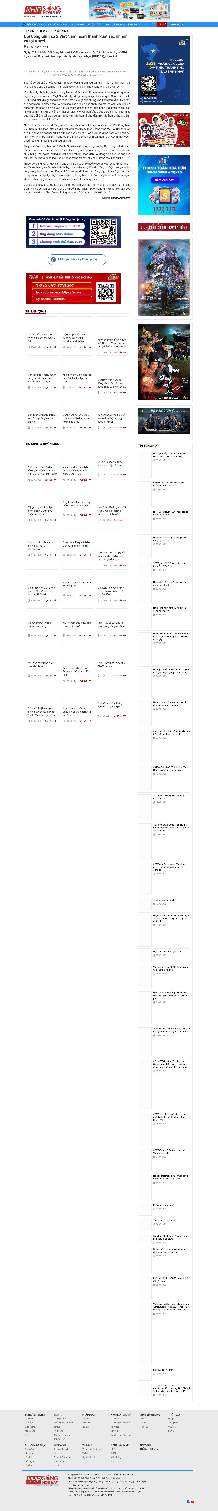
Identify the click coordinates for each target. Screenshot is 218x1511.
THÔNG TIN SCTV (149, 1448)
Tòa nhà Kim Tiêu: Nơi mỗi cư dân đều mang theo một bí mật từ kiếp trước (171, 1030)
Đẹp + (56, 1453)
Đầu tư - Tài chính (62, 1435)
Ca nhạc (115, 1418)
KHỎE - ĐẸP (60, 1445)
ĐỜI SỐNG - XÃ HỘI (35, 1415)
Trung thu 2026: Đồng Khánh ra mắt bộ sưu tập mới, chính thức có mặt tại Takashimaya (171, 827)
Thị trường (58, 1431)
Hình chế (144, 1427)
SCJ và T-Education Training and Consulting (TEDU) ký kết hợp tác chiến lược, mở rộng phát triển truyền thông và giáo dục (171, 1065)
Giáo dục (29, 1423)
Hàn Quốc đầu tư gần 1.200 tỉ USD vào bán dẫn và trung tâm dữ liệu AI (112, 510)
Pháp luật (62, 24)
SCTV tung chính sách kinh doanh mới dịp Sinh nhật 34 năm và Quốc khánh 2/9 (169, 1117)
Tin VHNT (115, 1431)
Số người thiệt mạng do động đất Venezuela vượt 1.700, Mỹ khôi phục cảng (41, 711)
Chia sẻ (143, 1418)
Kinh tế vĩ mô (60, 1418)
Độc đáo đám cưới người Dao (167, 951)
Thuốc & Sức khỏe (62, 1457)
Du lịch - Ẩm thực (133, 24)
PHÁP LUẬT (88, 1415)
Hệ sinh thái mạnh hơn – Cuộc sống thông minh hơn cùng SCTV (170, 1177)
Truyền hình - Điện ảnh (121, 1435)
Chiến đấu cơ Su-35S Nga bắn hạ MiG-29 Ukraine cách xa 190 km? (41, 591)
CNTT (113, 1453)
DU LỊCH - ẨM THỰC (35, 1445)
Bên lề (171, 1431)
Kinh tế (52, 24)
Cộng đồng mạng (100, 24)
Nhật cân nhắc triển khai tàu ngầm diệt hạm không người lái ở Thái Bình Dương (42, 470)
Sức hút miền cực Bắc (164, 1220)
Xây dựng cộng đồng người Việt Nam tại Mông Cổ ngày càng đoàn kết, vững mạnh (112, 343)
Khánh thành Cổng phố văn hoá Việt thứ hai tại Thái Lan (77, 378)
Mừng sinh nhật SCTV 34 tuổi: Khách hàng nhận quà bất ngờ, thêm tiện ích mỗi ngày (171, 636)
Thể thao (117, 24)
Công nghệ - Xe (176, 24)
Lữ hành (29, 1457)
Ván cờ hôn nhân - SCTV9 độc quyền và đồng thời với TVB (170, 968)
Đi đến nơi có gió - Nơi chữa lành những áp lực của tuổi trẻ (169, 1250)
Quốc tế (172, 1427)
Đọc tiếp (48, 347)
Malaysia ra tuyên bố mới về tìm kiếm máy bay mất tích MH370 (111, 591)
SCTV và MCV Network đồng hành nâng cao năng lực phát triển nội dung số (169, 867)
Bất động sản (60, 1439)
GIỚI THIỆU (145, 1445)
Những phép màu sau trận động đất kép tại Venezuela (42, 546)
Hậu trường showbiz (120, 1423)
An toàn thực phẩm (63, 1449)
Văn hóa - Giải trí (79, 24)
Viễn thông (116, 1457)
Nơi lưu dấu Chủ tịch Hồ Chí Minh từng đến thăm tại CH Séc (42, 338)
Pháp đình (87, 1423)
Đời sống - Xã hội (36, 24)
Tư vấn (57, 1465)
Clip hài (143, 1423)
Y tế (26, 1435)
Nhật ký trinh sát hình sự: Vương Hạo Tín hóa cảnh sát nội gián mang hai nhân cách (171, 918)
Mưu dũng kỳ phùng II (163, 1205)
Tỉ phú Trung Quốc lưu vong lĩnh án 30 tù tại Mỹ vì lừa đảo (77, 711)
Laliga (171, 1418)
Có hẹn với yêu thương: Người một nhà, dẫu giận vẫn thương (169, 703)
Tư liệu (85, 1453)
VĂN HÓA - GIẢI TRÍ (121, 1415)
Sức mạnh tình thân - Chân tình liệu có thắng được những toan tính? (171, 732)
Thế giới (162, 24)
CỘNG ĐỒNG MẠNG (150, 1415)
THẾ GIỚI (87, 1445)
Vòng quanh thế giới (91, 1449)
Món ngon (29, 1461)
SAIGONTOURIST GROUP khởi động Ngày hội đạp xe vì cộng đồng (170, 768)
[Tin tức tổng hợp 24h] (42, 3)
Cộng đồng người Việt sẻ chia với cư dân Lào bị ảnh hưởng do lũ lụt (76, 418)
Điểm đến (29, 1449)
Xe (112, 1461)
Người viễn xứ (88, 1457)
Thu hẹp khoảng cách (163, 900)
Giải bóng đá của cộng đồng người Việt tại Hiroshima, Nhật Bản (74, 338)
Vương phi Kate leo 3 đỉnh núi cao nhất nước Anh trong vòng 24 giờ (76, 470)
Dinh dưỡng (59, 1461)
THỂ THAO (174, 1415)
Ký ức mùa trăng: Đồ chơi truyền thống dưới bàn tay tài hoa (168, 484)
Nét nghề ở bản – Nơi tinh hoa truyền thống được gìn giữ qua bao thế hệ (171, 671)
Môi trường (30, 1431)
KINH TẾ (58, 1415)
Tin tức (85, 1418)
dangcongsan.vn (120, 198)
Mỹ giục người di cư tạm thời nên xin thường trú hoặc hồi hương (40, 510)
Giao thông (30, 1427)
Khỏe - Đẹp (150, 24)
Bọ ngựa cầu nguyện (163, 1370)
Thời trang (116, 1427)
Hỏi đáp (85, 1427)
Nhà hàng (29, 1465)
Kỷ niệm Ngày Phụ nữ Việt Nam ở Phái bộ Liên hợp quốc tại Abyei (111, 418)
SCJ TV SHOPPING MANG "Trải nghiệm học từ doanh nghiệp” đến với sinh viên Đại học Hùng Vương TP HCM (171, 1389)
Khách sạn (30, 1453)
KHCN (113, 1449)
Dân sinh (29, 1418)
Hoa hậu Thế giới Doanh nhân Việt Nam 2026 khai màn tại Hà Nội (169, 455)
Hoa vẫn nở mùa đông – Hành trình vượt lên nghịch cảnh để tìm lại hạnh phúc (170, 995)
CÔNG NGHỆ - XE (120, 1445)
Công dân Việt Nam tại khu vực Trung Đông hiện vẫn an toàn (42, 418)
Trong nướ (173, 1423)
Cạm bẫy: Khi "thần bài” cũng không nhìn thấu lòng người (170, 1237)
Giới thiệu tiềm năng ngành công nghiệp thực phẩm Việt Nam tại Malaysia (42, 378)
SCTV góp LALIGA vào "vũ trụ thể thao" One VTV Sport (169, 564)
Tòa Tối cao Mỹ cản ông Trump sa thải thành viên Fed (76, 671)
